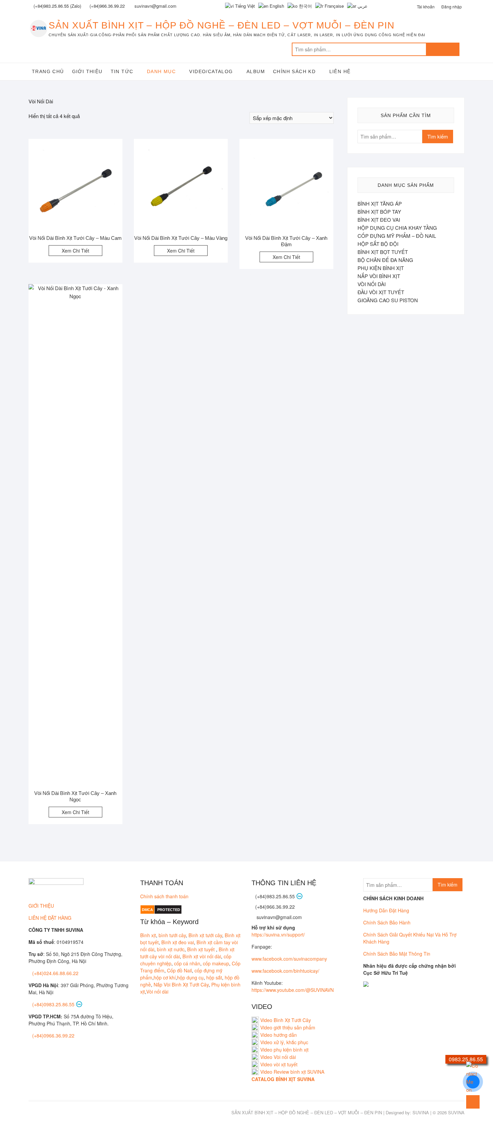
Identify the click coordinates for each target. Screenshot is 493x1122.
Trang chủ (48, 71)
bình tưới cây (172, 935)
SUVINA (421, 1112)
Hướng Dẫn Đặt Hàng (386, 910)
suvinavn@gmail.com (278, 917)
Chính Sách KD (294, 71)
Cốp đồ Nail (179, 970)
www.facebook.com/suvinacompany (289, 958)
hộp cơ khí (165, 977)
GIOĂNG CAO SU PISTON (388, 300)
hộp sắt (214, 977)
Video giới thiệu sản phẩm (287, 1027)
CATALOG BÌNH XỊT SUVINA (283, 1079)
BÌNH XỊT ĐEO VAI (379, 219)
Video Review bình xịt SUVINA (292, 1071)
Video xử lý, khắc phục (284, 1042)
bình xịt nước (170, 949)
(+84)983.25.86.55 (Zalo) (57, 6)
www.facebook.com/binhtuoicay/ (285, 970)
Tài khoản (426, 6)
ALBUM (255, 71)
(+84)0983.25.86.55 (54, 1004)
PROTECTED (168, 910)
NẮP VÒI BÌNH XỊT (379, 275)
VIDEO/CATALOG (211, 71)
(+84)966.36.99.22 (107, 6)
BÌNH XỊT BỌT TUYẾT (383, 251)
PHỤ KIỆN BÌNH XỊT (381, 267)
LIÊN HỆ (340, 71)
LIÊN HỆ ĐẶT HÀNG (50, 917)
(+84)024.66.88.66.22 (55, 973)
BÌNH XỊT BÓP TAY (379, 211)
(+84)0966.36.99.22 (53, 1035)
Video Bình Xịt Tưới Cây (285, 1020)
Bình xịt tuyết (201, 949)
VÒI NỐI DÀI (372, 283)
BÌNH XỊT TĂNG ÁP (380, 203)
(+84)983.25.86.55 (275, 896)
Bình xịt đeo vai (177, 942)
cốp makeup (216, 963)
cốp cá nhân (187, 963)
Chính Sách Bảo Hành (386, 922)
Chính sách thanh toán (164, 896)
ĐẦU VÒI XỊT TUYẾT (381, 292)
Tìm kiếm (442, 49)
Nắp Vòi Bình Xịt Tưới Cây (181, 984)
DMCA (147, 910)
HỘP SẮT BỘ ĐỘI (378, 243)
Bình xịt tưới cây (205, 935)
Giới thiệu (87, 71)
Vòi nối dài (157, 991)
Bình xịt (148, 935)
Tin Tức (122, 71)
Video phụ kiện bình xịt (284, 1049)
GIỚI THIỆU (41, 905)
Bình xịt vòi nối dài (201, 956)
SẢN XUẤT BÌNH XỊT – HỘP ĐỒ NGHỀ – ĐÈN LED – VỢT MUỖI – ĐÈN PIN (221, 25)
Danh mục (161, 71)
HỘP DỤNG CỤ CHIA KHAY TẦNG (397, 227)
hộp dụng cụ (190, 977)
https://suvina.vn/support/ (278, 934)
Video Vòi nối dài (278, 1057)
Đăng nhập (451, 6)
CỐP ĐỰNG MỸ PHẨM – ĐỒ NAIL (397, 235)
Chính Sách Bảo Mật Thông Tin (396, 953)
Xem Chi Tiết (75, 250)
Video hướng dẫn (278, 1034)
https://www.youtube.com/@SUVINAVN (293, 989)
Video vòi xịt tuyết (278, 1064)
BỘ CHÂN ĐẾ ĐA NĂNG (385, 259)
